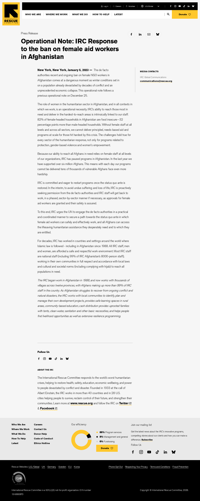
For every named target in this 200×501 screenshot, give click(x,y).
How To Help (101, 14)
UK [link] (43, 466)
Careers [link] (118, 6)
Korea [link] (77, 466)
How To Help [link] (19, 438)
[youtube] (180, 6)
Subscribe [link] (147, 439)
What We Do (80, 14)
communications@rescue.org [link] (156, 81)
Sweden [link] (62, 466)
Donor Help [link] (40, 433)
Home (11, 13)
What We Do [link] (18, 433)
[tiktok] (184, 6)
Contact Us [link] (40, 429)
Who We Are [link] (18, 424)
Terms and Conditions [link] (160, 466)
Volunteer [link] (131, 6)
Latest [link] (15, 443)
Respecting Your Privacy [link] (136, 466)
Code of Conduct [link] (43, 438)
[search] (168, 14)
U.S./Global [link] (34, 466)
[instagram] (175, 6)
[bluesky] (193, 6)
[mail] (149, 34)
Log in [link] (106, 6)
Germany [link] (51, 466)
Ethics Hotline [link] (42, 443)
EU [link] (70, 466)
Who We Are (33, 14)
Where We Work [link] (20, 429)
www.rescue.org (81, 403)
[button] (185, 14)
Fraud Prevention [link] (180, 466)
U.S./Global (149, 6)
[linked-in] (189, 6)
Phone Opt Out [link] (116, 466)
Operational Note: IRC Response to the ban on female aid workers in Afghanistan (70, 48)
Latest (118, 14)
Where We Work (56, 14)
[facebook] (171, 6)
